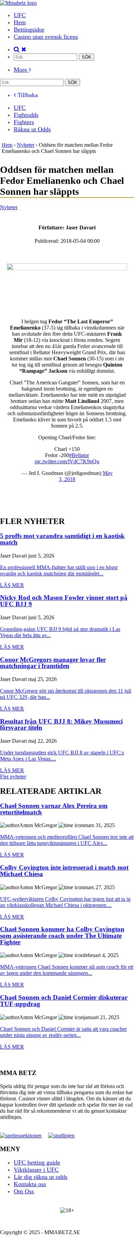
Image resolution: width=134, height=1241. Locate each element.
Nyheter (9, 207)
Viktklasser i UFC (36, 1169)
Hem (20, 22)
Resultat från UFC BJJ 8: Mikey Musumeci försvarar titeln (61, 724)
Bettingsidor (29, 29)
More (21, 69)
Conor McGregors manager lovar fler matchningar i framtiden (53, 663)
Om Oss (24, 1191)
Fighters (24, 122)
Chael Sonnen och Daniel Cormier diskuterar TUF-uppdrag (63, 1000)
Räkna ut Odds (32, 129)
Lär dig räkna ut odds (40, 1176)
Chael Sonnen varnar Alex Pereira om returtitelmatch (54, 809)
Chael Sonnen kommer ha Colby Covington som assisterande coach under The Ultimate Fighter (62, 935)
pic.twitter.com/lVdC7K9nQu (67, 461)
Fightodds (26, 114)
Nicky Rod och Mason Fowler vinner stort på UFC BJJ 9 (63, 601)
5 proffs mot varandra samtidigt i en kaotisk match (62, 539)
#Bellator (79, 455)
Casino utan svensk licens (46, 36)
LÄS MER (12, 585)
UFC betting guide (37, 1162)
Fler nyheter (13, 776)
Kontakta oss (30, 1184)
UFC (20, 15)
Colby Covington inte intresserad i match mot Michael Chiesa (64, 870)
